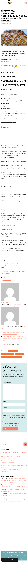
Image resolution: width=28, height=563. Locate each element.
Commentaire (7, 382)
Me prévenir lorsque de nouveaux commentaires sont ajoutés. (11, 424)
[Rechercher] (25, 444)
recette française (16, 356)
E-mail (5, 407)
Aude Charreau (7, 23)
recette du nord (6, 356)
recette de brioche (13, 350)
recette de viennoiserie (7, 353)
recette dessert (19, 353)
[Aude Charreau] (10, 300)
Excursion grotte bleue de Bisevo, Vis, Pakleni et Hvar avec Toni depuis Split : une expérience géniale (13, 499)
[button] (25, 3)
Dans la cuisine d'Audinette (16, 304)
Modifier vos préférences (9, 559)
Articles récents (7, 280)
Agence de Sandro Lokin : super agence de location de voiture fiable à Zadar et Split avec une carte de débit (13, 480)
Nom (4, 401)
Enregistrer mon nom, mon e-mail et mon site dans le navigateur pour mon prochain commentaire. (14, 417)
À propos (5, 277)
